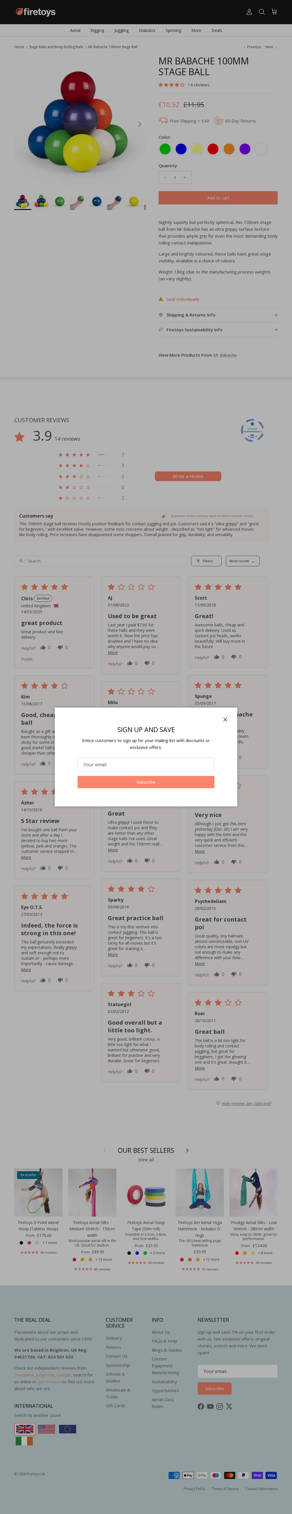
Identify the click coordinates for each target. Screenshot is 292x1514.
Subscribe (146, 782)
